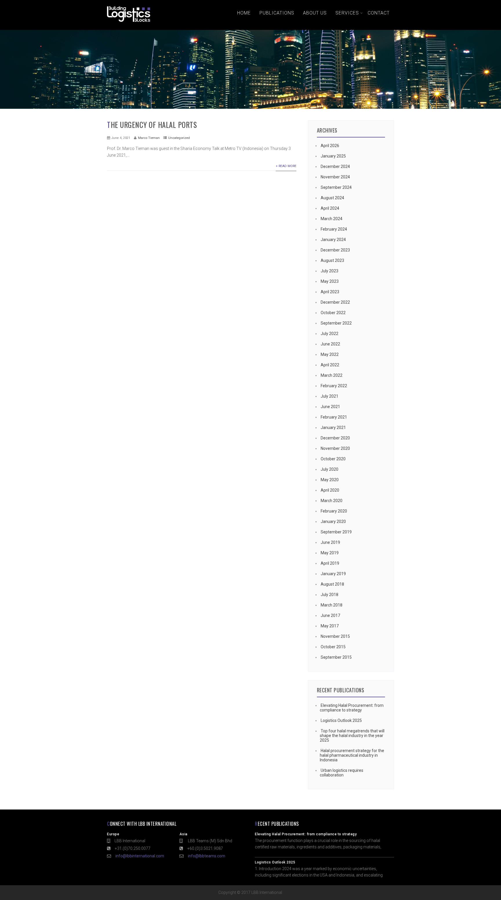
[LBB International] (128, 21)
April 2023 (330, 291)
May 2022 (330, 354)
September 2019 (336, 532)
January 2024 (333, 239)
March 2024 (331, 218)
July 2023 (329, 271)
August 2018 (332, 584)
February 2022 (334, 385)
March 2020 (331, 500)
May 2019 (330, 552)
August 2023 (332, 260)
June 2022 (330, 344)
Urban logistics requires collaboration (341, 772)
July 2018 (329, 594)
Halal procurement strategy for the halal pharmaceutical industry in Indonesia (352, 755)
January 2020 (333, 521)
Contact (379, 13)
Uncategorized (179, 138)
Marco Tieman (149, 138)
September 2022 (336, 323)
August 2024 (332, 197)
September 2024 (336, 187)
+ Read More (286, 166)
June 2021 (330, 406)
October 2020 (333, 459)
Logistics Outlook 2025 (341, 720)
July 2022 (329, 333)
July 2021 (329, 396)
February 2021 (334, 417)
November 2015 (335, 636)
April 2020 (330, 490)
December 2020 (335, 438)
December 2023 (335, 250)
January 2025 (333, 156)
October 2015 (333, 646)
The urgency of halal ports (152, 124)
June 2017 (330, 615)
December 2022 (335, 302)
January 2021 (333, 427)
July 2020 (329, 469)
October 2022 (333, 312)
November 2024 (335, 177)
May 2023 (330, 281)
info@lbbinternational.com (139, 856)
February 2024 (334, 229)
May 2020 (330, 479)
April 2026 (330, 145)
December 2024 (335, 166)
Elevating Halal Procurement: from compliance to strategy (352, 707)
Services (347, 13)
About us (315, 13)
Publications (276, 13)
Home (244, 13)
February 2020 (334, 511)
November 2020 (335, 448)
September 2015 (336, 657)
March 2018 (331, 605)
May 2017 (330, 626)
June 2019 (330, 542)
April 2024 (330, 208)
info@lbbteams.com (206, 856)
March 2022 (331, 375)
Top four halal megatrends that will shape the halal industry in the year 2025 (352, 736)
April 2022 (330, 365)
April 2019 (330, 563)
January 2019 (333, 573)
